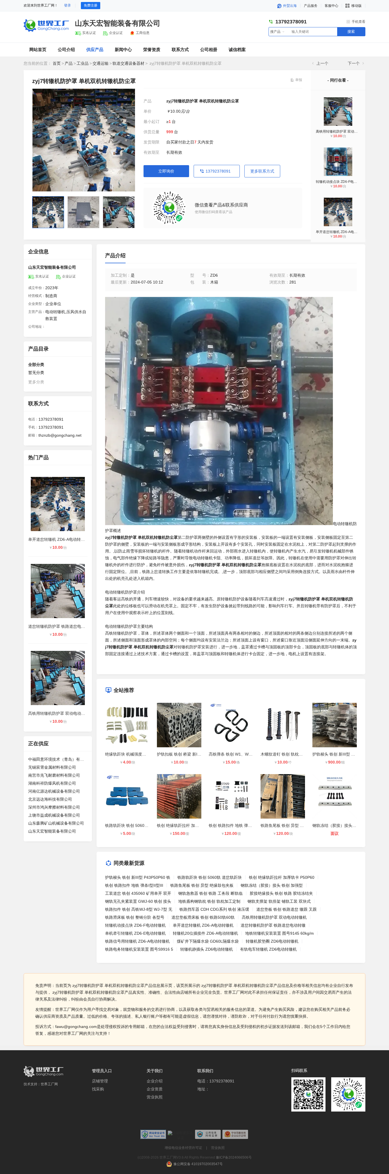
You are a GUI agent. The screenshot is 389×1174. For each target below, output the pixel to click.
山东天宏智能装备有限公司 (117, 23)
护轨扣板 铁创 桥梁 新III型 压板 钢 (187, 754)
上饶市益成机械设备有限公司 (54, 815)
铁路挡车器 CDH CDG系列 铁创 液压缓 (214, 909)
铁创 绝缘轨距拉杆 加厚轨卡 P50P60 (189, 825)
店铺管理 (100, 1081)
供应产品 (94, 49)
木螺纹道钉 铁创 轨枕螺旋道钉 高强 (292, 754)
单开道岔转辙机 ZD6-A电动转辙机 (342, 232)
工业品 (83, 63)
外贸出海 (289, 6)
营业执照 (155, 1097)
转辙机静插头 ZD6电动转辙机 (206, 949)
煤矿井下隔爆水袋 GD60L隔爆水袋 (208, 941)
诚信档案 (237, 49)
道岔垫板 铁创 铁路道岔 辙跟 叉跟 (286, 909)
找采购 (98, 1089)
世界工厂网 (49, 1084)
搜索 (351, 31)
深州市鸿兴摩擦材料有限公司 (54, 807)
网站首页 (37, 49)
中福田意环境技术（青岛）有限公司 (57, 759)
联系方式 (180, 49)
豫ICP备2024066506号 (234, 1157)
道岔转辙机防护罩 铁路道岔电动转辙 (60, 626)
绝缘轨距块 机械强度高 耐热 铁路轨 (136, 754)
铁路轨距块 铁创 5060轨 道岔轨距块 (137, 825)
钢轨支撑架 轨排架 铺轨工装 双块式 (279, 901)
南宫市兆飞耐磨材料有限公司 (54, 775)
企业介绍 (155, 1081)
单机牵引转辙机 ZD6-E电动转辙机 (135, 933)
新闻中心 (123, 49)
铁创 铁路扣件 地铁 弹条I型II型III (238, 825)
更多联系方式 (262, 171)
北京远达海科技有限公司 (50, 799)
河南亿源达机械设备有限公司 (54, 791)
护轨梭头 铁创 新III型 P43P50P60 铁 (345, 754)
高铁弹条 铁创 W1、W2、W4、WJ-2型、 (245, 754)
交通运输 (100, 63)
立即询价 (166, 171)
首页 (57, 63)
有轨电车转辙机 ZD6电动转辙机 (268, 949)
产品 (69, 63)
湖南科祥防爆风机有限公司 (52, 783)
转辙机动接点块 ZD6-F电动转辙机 (341, 182)
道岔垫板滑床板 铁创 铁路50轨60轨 (203, 917)
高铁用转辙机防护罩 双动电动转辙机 (343, 131)
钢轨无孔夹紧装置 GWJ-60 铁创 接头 (138, 901)
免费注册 (90, 5)
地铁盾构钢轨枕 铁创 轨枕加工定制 (209, 901)
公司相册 (208, 49)
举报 (298, 80)
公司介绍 (66, 49)
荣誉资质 (151, 49)
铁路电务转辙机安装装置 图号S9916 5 (139, 949)
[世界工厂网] (44, 1071)
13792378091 (218, 171)
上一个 (322, 63)
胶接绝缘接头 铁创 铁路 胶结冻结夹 (281, 893)
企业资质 (155, 1089)
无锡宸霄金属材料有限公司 (52, 767)
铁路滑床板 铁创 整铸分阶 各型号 (134, 917)
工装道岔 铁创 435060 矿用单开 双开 (138, 893)
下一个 (354, 63)
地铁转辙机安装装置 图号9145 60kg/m (279, 933)
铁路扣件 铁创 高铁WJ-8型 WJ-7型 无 (138, 909)
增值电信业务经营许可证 (183, 1148)
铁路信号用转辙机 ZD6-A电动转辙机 (137, 941)
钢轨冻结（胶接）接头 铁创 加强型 (343, 825)
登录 (67, 5)
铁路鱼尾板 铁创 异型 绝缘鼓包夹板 (292, 825)
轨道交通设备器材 (128, 63)
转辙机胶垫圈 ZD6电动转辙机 (272, 941)
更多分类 (36, 382)
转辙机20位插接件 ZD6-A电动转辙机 (205, 933)
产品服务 (311, 6)
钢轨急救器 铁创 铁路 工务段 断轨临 (210, 893)
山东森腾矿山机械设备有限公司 (56, 823)
